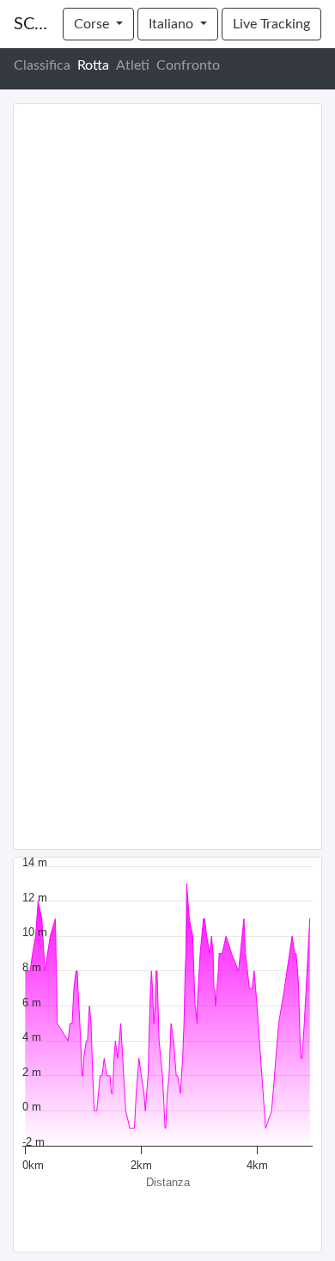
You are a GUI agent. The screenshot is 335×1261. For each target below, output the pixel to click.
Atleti (132, 65)
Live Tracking (271, 24)
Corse (93, 24)
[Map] (167, 476)
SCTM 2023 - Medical (31, 24)
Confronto (188, 65)
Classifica (42, 65)
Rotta (93, 65)
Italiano (173, 24)
